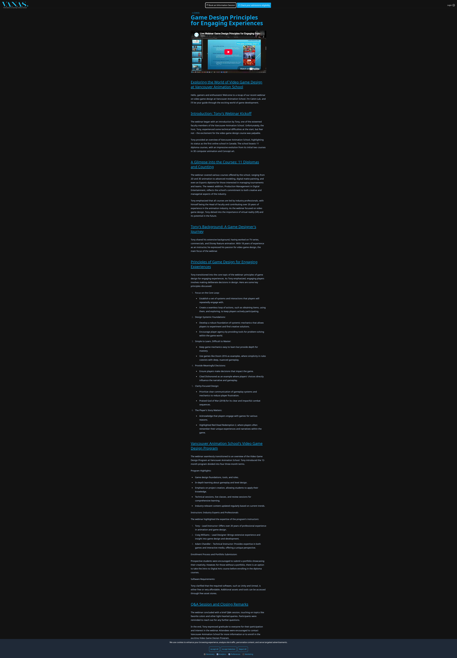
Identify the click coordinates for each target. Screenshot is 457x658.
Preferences (235, 654)
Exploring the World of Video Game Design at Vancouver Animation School (226, 84)
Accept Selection (228, 649)
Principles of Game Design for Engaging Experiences (224, 264)
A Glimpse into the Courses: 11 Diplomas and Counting (225, 164)
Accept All (214, 649)
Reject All (242, 649)
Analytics (222, 654)
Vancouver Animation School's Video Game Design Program (227, 446)
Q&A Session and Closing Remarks (219, 604)
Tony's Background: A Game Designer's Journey (223, 229)
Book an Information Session (221, 5)
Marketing (249, 654)
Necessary (210, 654)
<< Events (196, 12)
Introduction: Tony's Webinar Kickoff (221, 113)
